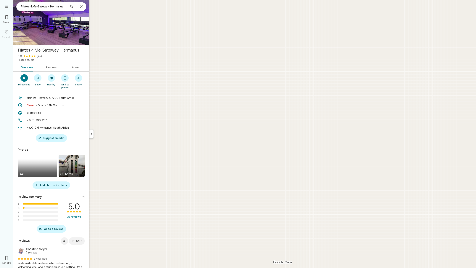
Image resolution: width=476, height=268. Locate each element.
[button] (51, 105)
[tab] (26, 67)
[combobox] (44, 6)
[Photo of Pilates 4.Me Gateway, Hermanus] (51, 22)
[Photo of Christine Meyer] (20, 251)
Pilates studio (26, 60)
